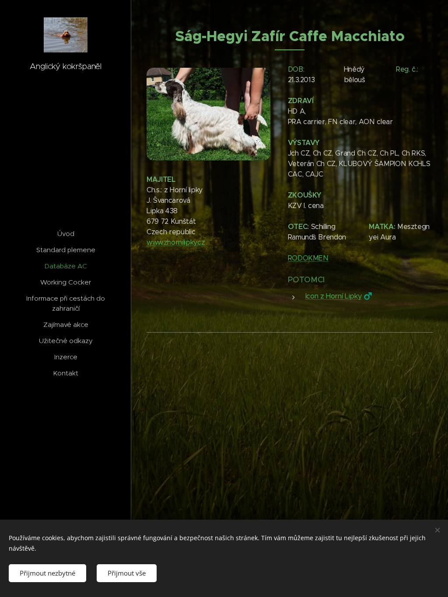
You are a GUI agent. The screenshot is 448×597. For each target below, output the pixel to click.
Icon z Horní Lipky (333, 296)
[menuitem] (66, 234)
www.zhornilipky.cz (176, 242)
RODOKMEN (308, 258)
